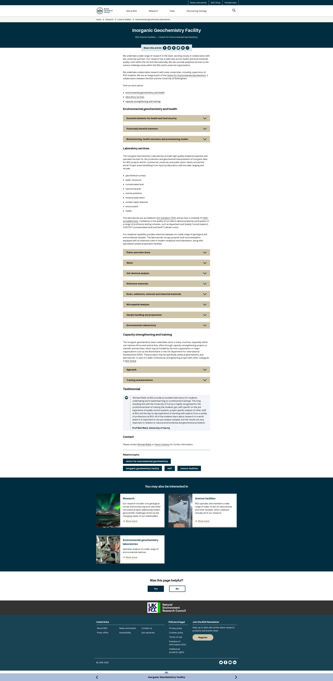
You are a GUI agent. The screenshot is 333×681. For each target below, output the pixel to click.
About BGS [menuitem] (131, 10)
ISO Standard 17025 (166, 218)
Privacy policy (175, 628)
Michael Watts (144, 444)
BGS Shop (215, 2)
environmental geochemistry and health (145, 92)
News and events (198, 2)
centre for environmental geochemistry (147, 461)
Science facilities (124, 19)
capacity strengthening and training (143, 101)
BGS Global (130, 360)
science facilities (189, 468)
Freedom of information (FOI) (177, 643)
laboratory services (135, 97)
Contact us (147, 628)
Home (98, 19)
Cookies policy (176, 632)
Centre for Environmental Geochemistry (186, 75)
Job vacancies (148, 632)
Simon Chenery (162, 444)
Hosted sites (231, 2)
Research (109, 19)
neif (170, 468)
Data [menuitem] (172, 10)
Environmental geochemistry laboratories (152, 19)
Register (202, 637)
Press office (102, 632)
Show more (131, 521)
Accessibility (125, 632)
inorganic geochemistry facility (142, 468)
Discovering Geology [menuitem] (197, 10)
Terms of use (175, 637)
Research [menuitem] (153, 10)
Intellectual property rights (176, 651)
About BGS (102, 628)
